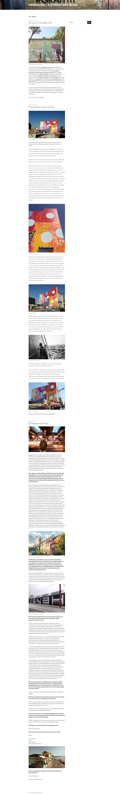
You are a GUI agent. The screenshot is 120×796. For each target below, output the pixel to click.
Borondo (51, 72)
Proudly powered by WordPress (35, 792)
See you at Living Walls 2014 (40, 23)
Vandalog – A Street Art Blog (53, 4)
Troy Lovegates (55, 70)
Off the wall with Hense (38, 423)
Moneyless (31, 72)
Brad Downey (53, 75)
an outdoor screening (42, 75)
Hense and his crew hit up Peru (41, 107)
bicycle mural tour (44, 77)
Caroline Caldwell (43, 74)
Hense (30, 455)
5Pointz (39, 79)
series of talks (54, 77)
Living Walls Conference (46, 67)
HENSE (37, 72)
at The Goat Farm (56, 79)
